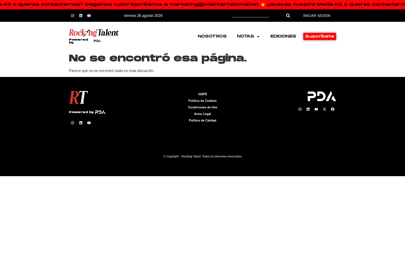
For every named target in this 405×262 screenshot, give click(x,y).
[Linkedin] (80, 15)
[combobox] (257, 15)
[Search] (288, 15)
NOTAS (245, 36)
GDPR (202, 94)
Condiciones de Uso (202, 107)
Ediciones (283, 36)
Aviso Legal (202, 114)
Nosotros (212, 36)
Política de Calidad (202, 120)
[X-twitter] (324, 109)
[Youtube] (88, 15)
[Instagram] (72, 15)
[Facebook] (332, 109)
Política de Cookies (202, 101)
